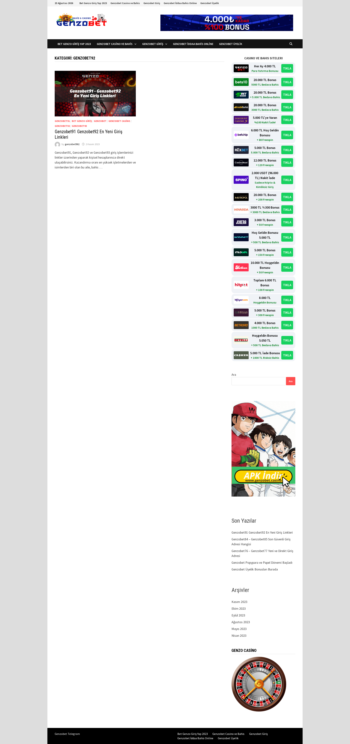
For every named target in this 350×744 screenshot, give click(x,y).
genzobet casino (119, 121)
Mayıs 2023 (239, 629)
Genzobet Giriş (151, 3)
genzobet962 (72, 144)
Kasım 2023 (239, 602)
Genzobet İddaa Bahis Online (180, 3)
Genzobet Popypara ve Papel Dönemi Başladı (262, 562)
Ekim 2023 (239, 608)
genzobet (100, 121)
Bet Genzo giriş (82, 121)
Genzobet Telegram (67, 734)
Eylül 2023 (238, 615)
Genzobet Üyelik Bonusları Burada (255, 569)
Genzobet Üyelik (209, 3)
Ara (234, 374)
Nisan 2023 (239, 635)
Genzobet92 (62, 126)
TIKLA (287, 68)
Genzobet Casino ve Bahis (125, 3)
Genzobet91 (62, 121)
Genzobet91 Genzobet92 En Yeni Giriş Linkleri (262, 532)
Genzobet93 (79, 126)
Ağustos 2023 (241, 622)
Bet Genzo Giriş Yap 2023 (93, 3)
